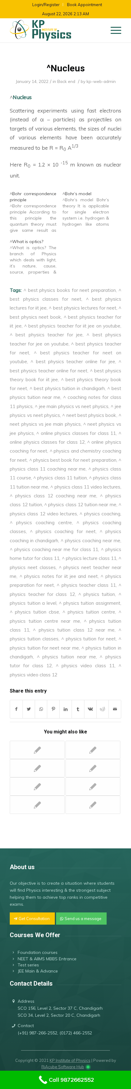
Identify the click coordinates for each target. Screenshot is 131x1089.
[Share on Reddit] (102, 709)
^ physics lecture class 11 (89, 558)
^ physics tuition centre (88, 612)
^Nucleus (66, 68)
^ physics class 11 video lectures (85, 487)
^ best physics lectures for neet (82, 308)
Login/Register (46, 4)
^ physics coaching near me (90, 540)
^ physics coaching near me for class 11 (54, 549)
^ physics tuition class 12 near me (74, 630)
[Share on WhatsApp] (41, 709)
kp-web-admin (101, 81)
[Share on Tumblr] (78, 709)
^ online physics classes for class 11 (76, 433)
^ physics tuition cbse (34, 612)
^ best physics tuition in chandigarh (67, 388)
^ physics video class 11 (85, 665)
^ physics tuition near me (66, 657)
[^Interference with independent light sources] (93, 750)
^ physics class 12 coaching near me (53, 496)
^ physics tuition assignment (89, 603)
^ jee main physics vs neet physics (71, 406)
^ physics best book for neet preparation (72, 460)
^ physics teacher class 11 (86, 585)
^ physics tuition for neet (88, 639)
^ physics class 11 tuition (60, 478)
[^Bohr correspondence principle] (36, 212)
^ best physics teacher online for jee (72, 361)
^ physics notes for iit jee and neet (58, 576)
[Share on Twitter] (29, 709)
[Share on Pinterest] (53, 709)
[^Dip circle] (37, 805)
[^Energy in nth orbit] (93, 786)
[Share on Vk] (90, 709)
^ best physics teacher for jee (46, 334)
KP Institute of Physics (70, 1060)
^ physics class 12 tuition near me (80, 504)
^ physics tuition (96, 594)
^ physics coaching (100, 513)
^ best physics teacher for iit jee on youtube (72, 326)
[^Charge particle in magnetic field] (93, 805)
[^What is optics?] (36, 256)
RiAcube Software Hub (62, 1066)
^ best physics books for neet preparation (69, 290)
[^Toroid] (37, 768)
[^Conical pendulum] (93, 768)
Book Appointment (84, 4)
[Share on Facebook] (16, 709)
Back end (66, 81)
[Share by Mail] (115, 709)
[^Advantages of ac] (37, 786)
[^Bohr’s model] (88, 209)
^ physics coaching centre (41, 522)
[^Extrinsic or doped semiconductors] (37, 750)
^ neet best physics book (89, 415)
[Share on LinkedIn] (66, 709)
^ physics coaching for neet (62, 531)
